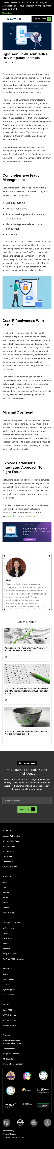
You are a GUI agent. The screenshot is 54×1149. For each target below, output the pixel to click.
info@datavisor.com (11, 1054)
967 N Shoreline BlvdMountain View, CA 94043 (13, 1042)
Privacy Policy (8, 1131)
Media (5, 897)
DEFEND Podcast (10, 1020)
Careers (6, 902)
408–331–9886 (9, 1048)
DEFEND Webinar (10, 1025)
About (5, 882)
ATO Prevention (9, 851)
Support (6, 908)
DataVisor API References (13, 959)
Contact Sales (8, 913)
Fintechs (6, 984)
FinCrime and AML (10, 867)
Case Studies (8, 938)
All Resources (8, 928)
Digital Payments (9, 989)
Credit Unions (8, 979)
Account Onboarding (11, 836)
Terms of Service (9, 1134)
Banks (5, 974)
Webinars (6, 949)
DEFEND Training (9, 1015)
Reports (6, 943)
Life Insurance (8, 995)
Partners (6, 887)
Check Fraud (8, 862)
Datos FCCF (7, 1010)
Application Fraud (10, 846)
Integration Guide (10, 954)
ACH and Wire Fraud (11, 841)
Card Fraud (7, 856)
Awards (6, 892)
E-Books (6, 933)
